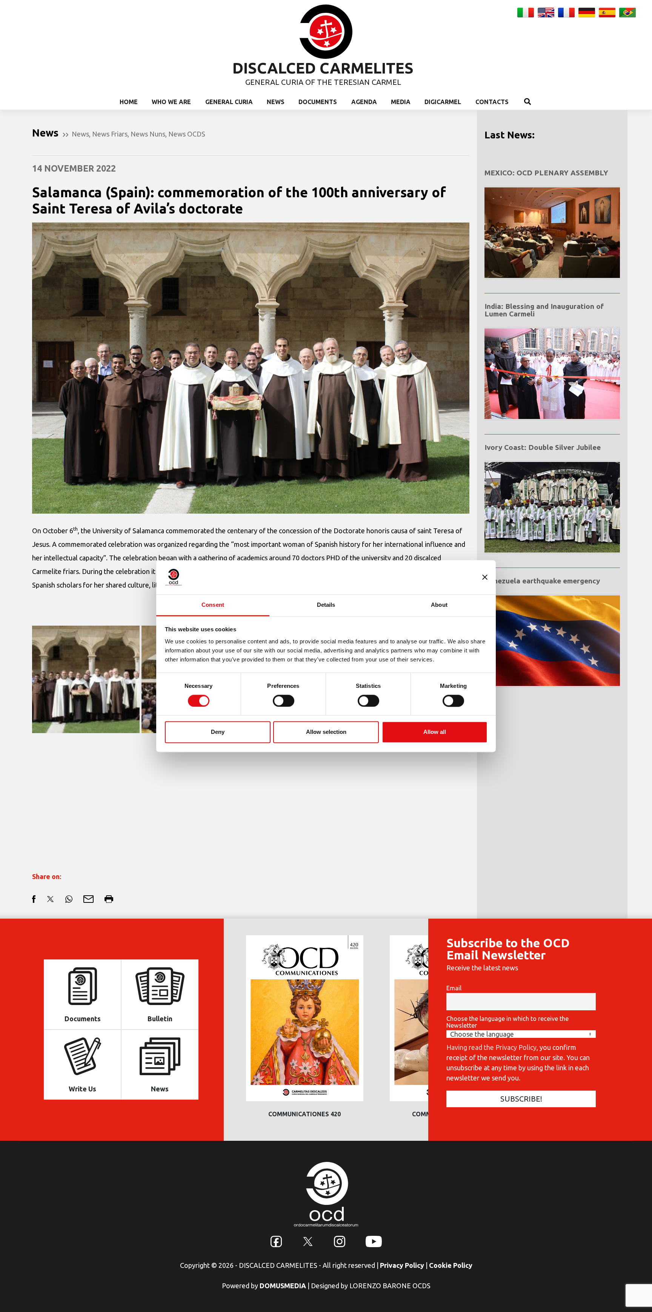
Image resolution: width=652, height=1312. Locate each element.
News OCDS (186, 134)
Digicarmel (442, 101)
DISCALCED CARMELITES (323, 68)
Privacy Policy (402, 1265)
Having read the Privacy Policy (491, 1047)
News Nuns (148, 134)
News (275, 101)
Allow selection (326, 732)
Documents (317, 101)
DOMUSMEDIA (283, 1285)
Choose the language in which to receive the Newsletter (507, 1022)
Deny (218, 732)
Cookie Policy (450, 1265)
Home (129, 101)
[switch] (283, 701)
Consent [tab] (212, 605)
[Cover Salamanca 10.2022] (86, 679)
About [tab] (439, 605)
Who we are (171, 101)
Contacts (492, 101)
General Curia (229, 101)
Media (401, 101)
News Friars (110, 134)
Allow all (434, 732)
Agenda (364, 101)
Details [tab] (326, 605)
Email (453, 988)
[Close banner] (484, 577)
